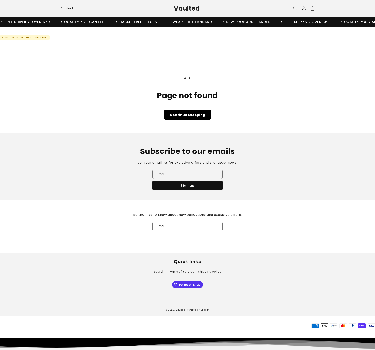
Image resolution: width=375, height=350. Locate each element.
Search (159, 272)
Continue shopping (187, 115)
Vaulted (180, 309)
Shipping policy (209, 272)
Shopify (205, 309)
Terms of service (181, 272)
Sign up (187, 185)
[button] (295, 8)
